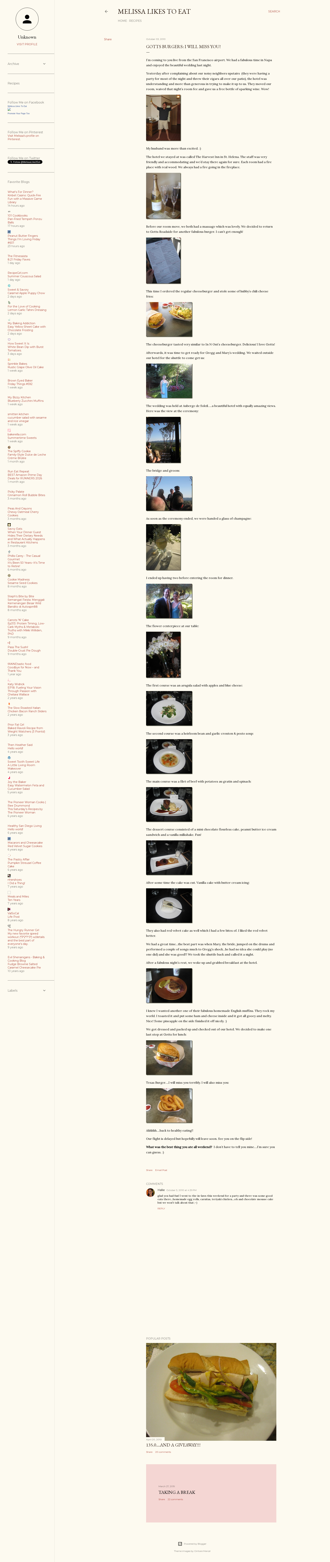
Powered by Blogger (195, 1543)
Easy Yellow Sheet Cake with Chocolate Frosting (27, 328)
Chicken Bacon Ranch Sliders (27, 711)
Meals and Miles (18, 896)
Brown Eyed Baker (20, 380)
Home (122, 21)
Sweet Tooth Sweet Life (24, 761)
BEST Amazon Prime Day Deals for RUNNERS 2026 (25, 476)
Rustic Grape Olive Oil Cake (26, 367)
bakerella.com (17, 434)
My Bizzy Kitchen (19, 397)
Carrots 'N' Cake (18, 620)
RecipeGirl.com (18, 273)
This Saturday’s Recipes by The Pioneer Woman (25, 810)
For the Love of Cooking (24, 306)
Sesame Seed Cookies (22, 583)
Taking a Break (177, 1492)
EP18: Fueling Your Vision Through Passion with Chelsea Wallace (24, 691)
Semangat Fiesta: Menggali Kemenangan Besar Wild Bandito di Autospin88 (26, 603)
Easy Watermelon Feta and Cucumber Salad (26, 787)
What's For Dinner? (20, 192)
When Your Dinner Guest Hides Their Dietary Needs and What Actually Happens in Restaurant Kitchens (26, 537)
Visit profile (27, 44)
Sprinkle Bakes (17, 363)
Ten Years (14, 900)
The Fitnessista (18, 256)
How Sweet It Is (18, 343)
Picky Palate (16, 491)
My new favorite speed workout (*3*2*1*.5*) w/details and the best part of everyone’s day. (26, 939)
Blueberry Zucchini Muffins (26, 401)
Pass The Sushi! (18, 647)
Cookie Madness (19, 579)
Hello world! (15, 748)
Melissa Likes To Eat (154, 11)
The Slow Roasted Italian (24, 708)
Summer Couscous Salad (24, 276)
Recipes (135, 21)
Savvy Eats (15, 528)
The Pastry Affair (19, 859)
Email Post (161, 1170)
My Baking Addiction (21, 323)
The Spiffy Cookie (19, 451)
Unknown (27, 37)
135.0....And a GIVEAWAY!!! (173, 1445)
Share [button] (108, 39)
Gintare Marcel (202, 1551)
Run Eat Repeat (18, 471)
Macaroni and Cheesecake (25, 842)
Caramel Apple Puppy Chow (26, 293)
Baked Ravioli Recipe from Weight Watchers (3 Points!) (26, 729)
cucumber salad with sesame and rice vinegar (27, 419)
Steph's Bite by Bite (21, 596)
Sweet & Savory (18, 289)
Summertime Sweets (22, 438)
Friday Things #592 (20, 384)
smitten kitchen (18, 414)
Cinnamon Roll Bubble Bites (26, 495)
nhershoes (15, 879)
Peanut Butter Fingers (23, 236)
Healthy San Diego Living (25, 826)
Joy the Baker (17, 782)
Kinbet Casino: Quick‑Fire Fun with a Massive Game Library (25, 199)
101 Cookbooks (18, 215)
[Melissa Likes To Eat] (9, 110)
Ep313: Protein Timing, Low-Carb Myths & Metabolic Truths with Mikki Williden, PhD (26, 628)
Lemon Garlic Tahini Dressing (27, 310)
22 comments (175, 1499)
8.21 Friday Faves (19, 259)
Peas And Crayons (20, 508)
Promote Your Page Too (19, 113)
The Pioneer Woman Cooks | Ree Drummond (27, 803)
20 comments (163, 1451)
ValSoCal (13, 913)
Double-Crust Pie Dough (24, 650)
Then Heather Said (20, 745)
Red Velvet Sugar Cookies (25, 846)
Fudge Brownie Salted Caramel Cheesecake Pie (24, 965)
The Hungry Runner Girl (23, 930)
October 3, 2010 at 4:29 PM (181, 1190)
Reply (161, 1208)
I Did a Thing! (16, 883)
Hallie (161, 1190)
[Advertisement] (211, 1300)
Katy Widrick (16, 684)
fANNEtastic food (19, 664)
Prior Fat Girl (16, 724)
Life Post (14, 916)
